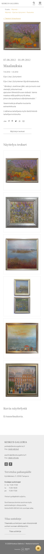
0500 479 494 (13, 458)
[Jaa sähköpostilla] (24, 121)
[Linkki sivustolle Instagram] (6, 464)
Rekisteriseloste (32, 543)
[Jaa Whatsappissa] (20, 121)
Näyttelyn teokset (17, 131)
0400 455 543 (13, 449)
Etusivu (7, 9)
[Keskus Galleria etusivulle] (10, 3)
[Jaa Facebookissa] (9, 121)
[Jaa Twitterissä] (16, 121)
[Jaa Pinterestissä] (13, 121)
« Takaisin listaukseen (12, 18)
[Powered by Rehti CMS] (22, 550)
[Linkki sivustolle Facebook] (10, 464)
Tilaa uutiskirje (15, 531)
